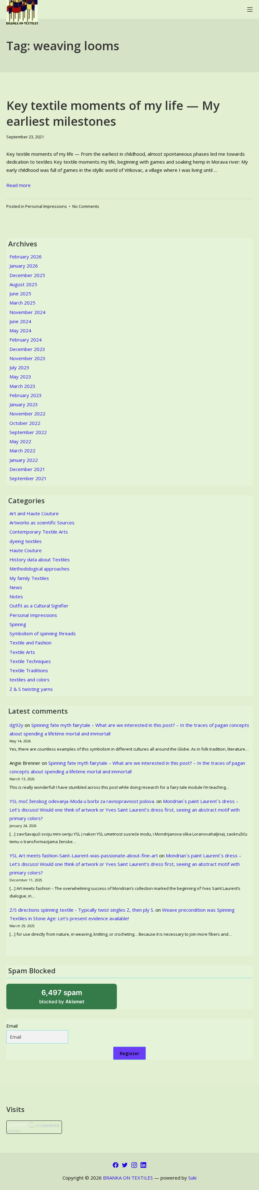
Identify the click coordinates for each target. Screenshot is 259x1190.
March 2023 (22, 386)
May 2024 (20, 330)
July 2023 (19, 367)
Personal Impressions (46, 206)
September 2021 (28, 478)
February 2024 (25, 339)
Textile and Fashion (30, 642)
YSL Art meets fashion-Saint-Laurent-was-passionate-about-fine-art (83, 855)
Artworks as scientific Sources (42, 522)
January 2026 (23, 266)
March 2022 (22, 450)
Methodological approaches (39, 568)
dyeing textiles (25, 541)
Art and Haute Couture (34, 513)
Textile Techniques (30, 661)
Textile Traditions (28, 670)
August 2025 (23, 284)
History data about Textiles (39, 559)
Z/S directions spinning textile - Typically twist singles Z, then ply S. (81, 910)
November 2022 (27, 413)
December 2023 (27, 349)
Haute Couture (25, 550)
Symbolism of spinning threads (42, 633)
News (15, 587)
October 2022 (24, 423)
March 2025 (22, 302)
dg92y (16, 725)
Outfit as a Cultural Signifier (39, 605)
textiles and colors (29, 679)
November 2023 (27, 358)
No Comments (85, 206)
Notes (16, 596)
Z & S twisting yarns (31, 689)
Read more (18, 185)
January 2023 (23, 404)
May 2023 (20, 376)
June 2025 (20, 293)
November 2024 (27, 312)
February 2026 (25, 256)
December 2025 (27, 275)
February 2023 (25, 395)
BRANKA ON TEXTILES (128, 1178)
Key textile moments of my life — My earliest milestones (113, 113)
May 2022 (20, 441)
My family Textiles (29, 578)
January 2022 (23, 460)
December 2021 (27, 469)
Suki (192, 1178)
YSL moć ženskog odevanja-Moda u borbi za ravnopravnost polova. (82, 801)
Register (129, 1053)
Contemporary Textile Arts (38, 532)
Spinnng (17, 624)
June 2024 (20, 321)
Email (12, 1026)
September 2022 (28, 432)
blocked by (69, 998)
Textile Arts (22, 652)
